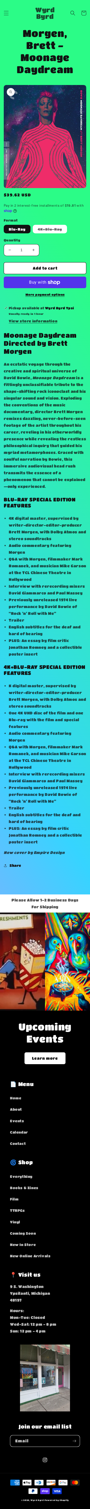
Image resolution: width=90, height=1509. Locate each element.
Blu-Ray (17, 229)
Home (15, 1098)
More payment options (45, 294)
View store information (33, 321)
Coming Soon (23, 1233)
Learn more (45, 1058)
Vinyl (15, 1222)
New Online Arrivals (30, 1256)
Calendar (19, 1132)
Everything (21, 1176)
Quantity (12, 240)
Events (17, 1121)
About (16, 1109)
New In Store (23, 1244)
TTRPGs (17, 1210)
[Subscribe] (74, 1441)
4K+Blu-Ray (52, 230)
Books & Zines (24, 1188)
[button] (6, 13)
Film (14, 1199)
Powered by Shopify (56, 1500)
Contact (18, 1143)
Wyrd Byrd (37, 1500)
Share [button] (15, 865)
